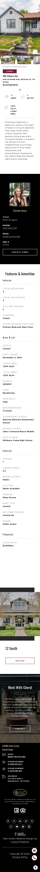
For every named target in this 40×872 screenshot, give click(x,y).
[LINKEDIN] (20, 821)
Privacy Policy (20, 857)
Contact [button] (20, 729)
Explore (20, 661)
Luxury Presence (20, 842)
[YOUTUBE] (17, 826)
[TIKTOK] (26, 821)
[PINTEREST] (23, 826)
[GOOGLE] (29, 826)
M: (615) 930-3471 (15, 764)
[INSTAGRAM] (14, 821)
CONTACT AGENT (20, 252)
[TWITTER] (11, 826)
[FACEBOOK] (8, 821)
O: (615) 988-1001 (15, 771)
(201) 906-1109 (10, 228)
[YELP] (32, 821)
